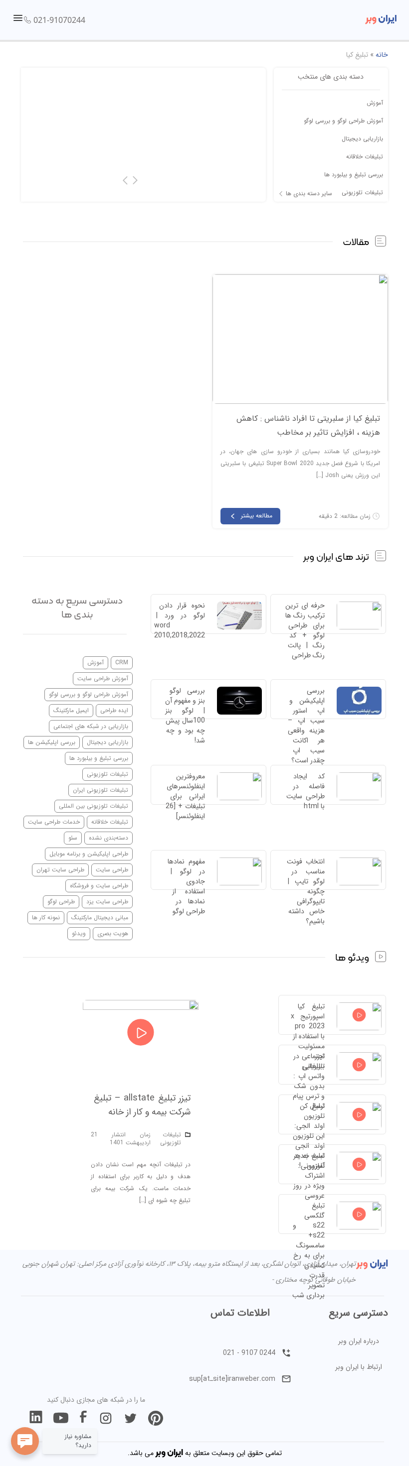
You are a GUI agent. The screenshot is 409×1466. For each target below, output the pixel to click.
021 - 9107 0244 (249, 1353)
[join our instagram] (105, 1418)
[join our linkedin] (35, 1418)
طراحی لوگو (61, 901)
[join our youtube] (60, 1418)
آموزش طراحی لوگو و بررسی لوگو (343, 120)
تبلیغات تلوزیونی (362, 192)
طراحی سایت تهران (60, 869)
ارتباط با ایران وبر (358, 1367)
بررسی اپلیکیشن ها (51, 742)
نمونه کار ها (46, 917)
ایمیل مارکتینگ (71, 710)
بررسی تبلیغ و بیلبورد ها (353, 174)
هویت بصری (112, 933)
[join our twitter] (130, 1418)
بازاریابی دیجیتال (362, 138)
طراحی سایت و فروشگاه (99, 885)
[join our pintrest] (155, 1418)
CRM (121, 662)
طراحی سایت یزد (107, 901)
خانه (382, 54)
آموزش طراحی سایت (102, 678)
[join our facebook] (83, 1418)
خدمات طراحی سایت (54, 822)
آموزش (375, 103)
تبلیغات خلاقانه (364, 156)
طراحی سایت (112, 869)
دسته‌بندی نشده (108, 838)
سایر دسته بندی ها (309, 194)
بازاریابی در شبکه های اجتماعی (90, 726)
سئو (72, 838)
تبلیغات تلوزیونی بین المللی (93, 806)
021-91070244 (59, 19)
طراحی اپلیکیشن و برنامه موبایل (88, 853)
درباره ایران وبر (358, 1341)
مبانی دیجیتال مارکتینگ (99, 917)
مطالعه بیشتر (256, 515)
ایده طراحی (114, 710)
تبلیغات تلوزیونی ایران (100, 790)
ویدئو (79, 933)
